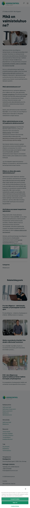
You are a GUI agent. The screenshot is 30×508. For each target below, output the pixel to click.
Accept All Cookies (15, 499)
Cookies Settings (15, 506)
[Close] (25, 489)
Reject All (15, 502)
